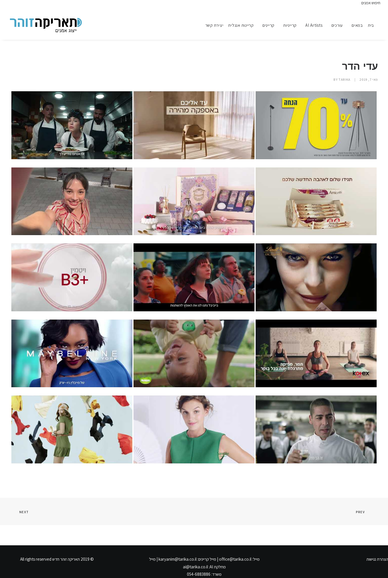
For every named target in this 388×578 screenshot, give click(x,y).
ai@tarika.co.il (195, 566)
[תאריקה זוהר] (46, 25)
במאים (357, 25)
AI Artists (314, 25)
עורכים (337, 25)
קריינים (268, 25)
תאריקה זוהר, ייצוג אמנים (17, 5)
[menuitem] (373, 25)
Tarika (344, 79)
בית (371, 25)
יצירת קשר (214, 25)
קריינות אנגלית (241, 25)
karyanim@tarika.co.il (177, 559)
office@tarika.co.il (235, 559)
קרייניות (290, 25)
